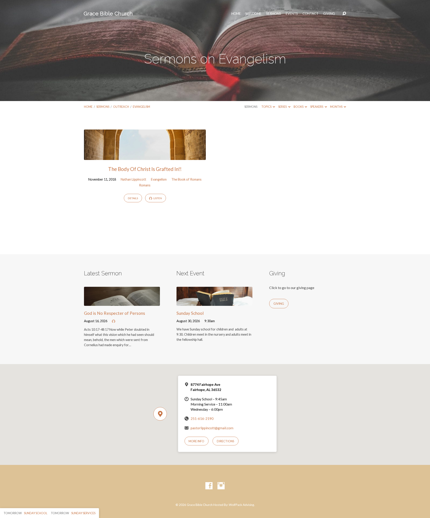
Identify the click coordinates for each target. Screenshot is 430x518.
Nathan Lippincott (133, 179)
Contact (310, 13)
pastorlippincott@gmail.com (212, 428)
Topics (266, 106)
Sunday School (190, 313)
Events (292, 13)
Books (299, 106)
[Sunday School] (214, 302)
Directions (225, 441)
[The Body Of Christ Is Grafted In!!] (145, 157)
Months (336, 106)
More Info (196, 441)
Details (133, 198)
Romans (144, 185)
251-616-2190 (202, 419)
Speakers (317, 106)
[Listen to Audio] (113, 321)
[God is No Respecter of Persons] (122, 302)
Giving (329, 13)
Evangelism (141, 106)
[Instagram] (221, 485)
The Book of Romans (186, 179)
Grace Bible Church (108, 13)
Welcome (253, 13)
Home (88, 106)
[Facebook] (209, 485)
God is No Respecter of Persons (114, 313)
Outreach (121, 106)
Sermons (273, 13)
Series (282, 106)
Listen (157, 198)
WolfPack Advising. (242, 505)
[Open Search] (344, 13)
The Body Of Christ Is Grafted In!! (145, 169)
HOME (236, 13)
